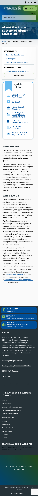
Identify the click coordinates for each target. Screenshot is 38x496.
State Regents (11, 59)
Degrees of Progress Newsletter (17, 71)
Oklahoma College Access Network (12, 407)
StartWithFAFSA (7, 431)
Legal (30, 466)
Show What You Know (8, 428)
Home (4, 41)
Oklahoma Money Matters (10, 414)
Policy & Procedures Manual (19, 121)
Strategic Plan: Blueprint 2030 (17, 63)
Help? (24, 469)
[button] (30, 8)
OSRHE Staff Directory (10, 371)
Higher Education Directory (19, 108)
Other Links (6, 376)
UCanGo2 (5, 434)
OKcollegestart (6, 404)
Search (33, 13)
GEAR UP (4, 400)
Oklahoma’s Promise (8, 417)
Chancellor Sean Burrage (15, 55)
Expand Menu (19, 75)
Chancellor (18, 360)
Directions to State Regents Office (20, 133)
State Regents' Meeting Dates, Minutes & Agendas (20, 114)
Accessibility (21, 466)
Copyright (16, 469)
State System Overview (18, 127)
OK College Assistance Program (11, 410)
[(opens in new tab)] (19, 478)
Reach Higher (6, 424)
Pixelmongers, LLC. (21, 493)
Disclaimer (10, 466)
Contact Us (16, 102)
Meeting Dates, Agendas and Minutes (16, 366)
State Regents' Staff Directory (18, 96)
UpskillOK (5, 438)
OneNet (4, 421)
